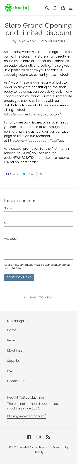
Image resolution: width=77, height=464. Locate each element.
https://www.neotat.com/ (26, 416)
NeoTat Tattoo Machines (36, 447)
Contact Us (16, 381)
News (11, 340)
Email (7, 223)
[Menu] (71, 8)
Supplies (13, 360)
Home (12, 330)
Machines (14, 350)
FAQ (10, 370)
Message (10, 239)
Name (8, 208)
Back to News (41, 297)
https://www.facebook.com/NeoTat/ (35, 140)
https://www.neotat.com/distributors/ (32, 114)
